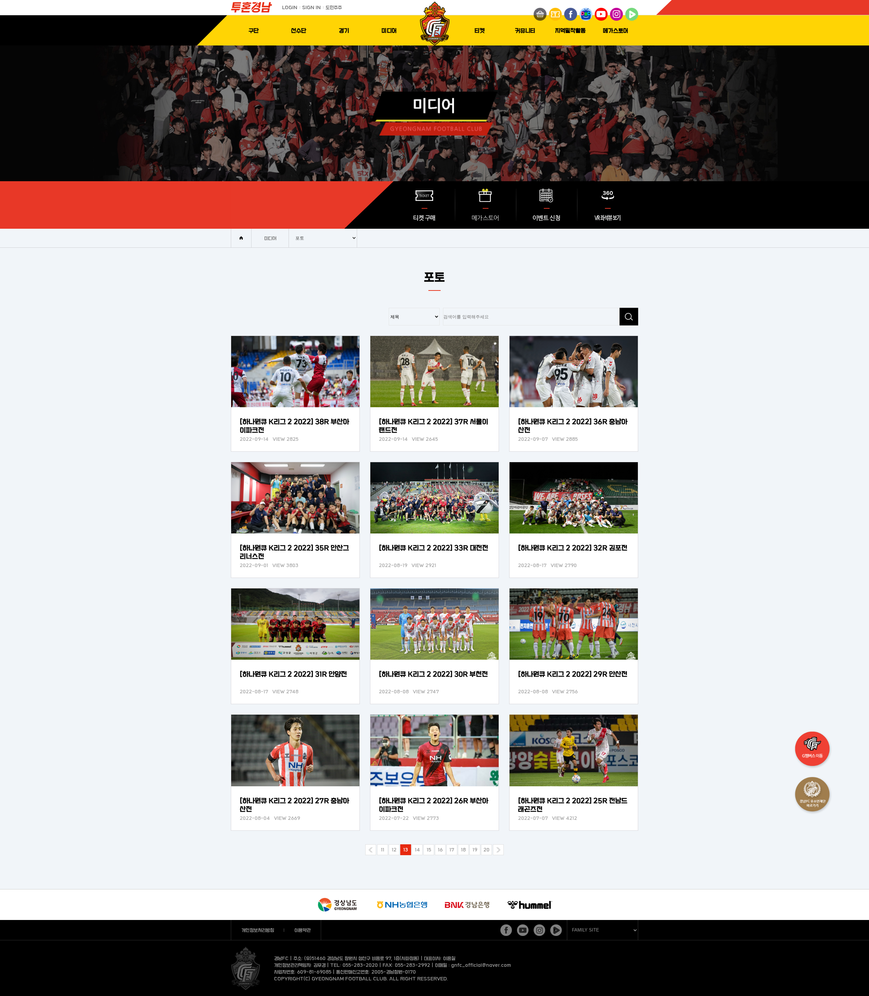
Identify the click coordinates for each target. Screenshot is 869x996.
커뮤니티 (525, 30)
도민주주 (334, 7)
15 (429, 849)
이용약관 (302, 930)
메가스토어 (615, 30)
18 (463, 849)
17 (451, 849)
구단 (253, 30)
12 (394, 849)
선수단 (298, 30)
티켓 (480, 30)
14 (417, 849)
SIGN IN (311, 7)
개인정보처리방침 (257, 930)
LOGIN (289, 7)
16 (440, 849)
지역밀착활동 (570, 30)
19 (475, 849)
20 (486, 849)
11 (382, 849)
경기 (344, 30)
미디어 (389, 30)
